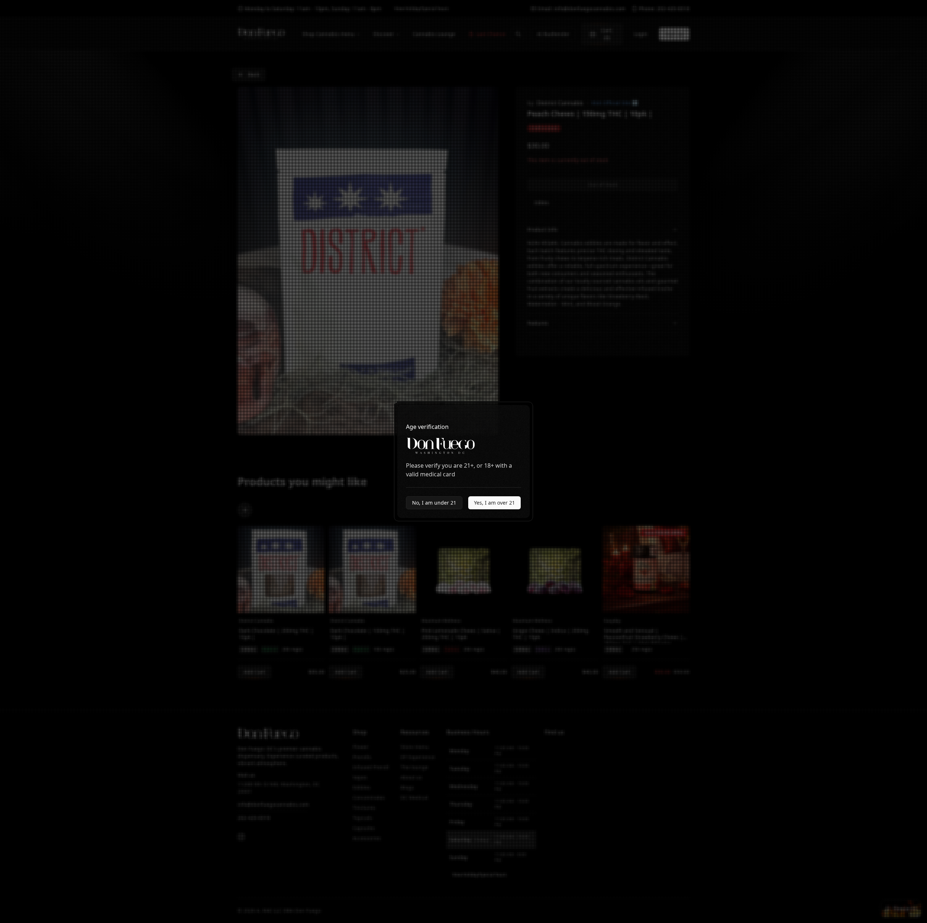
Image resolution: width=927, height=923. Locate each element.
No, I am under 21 (434, 502)
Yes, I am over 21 (494, 502)
